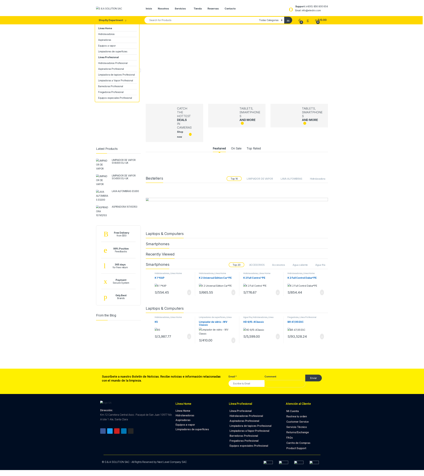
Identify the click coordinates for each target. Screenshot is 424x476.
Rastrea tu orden (296, 416)
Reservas (213, 8)
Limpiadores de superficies (112, 51)
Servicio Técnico (296, 427)
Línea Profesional (308, 317)
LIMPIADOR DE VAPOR (260, 178)
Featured (219, 148)
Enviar (313, 378)
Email (233, 376)
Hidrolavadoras (106, 34)
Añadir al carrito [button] (187, 292)
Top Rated (254, 148)
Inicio (149, 8)
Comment (270, 376)
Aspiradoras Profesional (111, 68)
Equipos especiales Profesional (115, 97)
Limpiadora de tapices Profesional (116, 74)
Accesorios (278, 264)
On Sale (236, 148)
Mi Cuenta (292, 411)
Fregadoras (293, 317)
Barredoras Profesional (110, 86)
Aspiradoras (104, 39)
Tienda (198, 8)
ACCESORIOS (257, 264)
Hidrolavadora (317, 178)
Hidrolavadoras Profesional (112, 63)
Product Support (296, 448)
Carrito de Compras (298, 443)
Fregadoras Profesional (111, 92)
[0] (299, 20)
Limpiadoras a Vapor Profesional (115, 80)
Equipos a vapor (107, 45)
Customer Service (297, 421)
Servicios (180, 8)
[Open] (139, 8)
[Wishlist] (308, 20)
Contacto (230, 8)
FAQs (289, 437)
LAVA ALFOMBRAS (291, 178)
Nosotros (163, 8)
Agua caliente (300, 264)
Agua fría (320, 264)
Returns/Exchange (297, 432)
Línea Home (176, 273)
